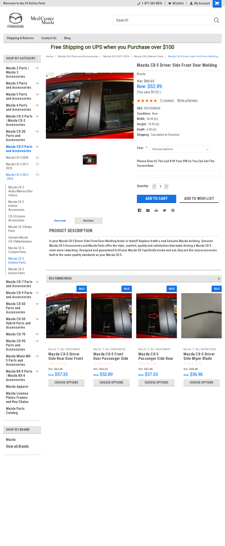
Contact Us (48, 38)
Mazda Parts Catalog (15, 410)
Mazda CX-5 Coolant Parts (17, 250)
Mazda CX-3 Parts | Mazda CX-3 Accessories (19, 120)
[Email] (148, 210)
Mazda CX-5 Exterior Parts (17, 261)
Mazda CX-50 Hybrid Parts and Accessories (18, 323)
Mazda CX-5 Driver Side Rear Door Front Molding (65, 359)
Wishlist (178, 3)
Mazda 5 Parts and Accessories (18, 96)
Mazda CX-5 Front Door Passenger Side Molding (110, 359)
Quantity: (143, 186)
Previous (215, 278)
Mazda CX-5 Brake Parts (20, 229)
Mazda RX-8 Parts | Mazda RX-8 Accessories (19, 375)
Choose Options (66, 382)
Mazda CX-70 (15, 334)
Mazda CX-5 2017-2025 (17, 166)
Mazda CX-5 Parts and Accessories (19, 149)
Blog (67, 38)
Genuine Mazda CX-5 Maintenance (20, 239)
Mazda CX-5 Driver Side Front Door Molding (193, 56)
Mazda (11, 440)
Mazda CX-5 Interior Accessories (16, 206)
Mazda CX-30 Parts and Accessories (15, 135)
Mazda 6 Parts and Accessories (18, 107)
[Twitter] (164, 210)
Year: (142, 148)
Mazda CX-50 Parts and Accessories (15, 308)
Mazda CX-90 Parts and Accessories (15, 345)
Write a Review (187, 100)
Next (219, 278)
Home (49, 56)
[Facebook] (139, 210)
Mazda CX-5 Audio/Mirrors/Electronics (20, 191)
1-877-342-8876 (152, 3)
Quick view (66, 342)
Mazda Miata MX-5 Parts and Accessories (18, 360)
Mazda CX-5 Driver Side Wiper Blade (199, 356)
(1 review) (167, 100)
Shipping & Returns (20, 38)
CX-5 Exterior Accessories (16, 218)
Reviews (88, 220)
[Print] (156, 210)
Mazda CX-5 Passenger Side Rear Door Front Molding (155, 359)
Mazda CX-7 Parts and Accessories (19, 284)
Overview (60, 220)
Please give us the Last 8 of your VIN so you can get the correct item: (175, 163)
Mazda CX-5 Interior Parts (16, 271)
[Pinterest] (173, 210)
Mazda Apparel (17, 386)
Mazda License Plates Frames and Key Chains (17, 397)
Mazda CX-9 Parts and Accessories (19, 295)
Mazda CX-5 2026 (17, 158)
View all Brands (17, 446)
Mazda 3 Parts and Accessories (18, 85)
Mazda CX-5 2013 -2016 (17, 177)
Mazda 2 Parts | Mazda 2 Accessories (17, 72)
